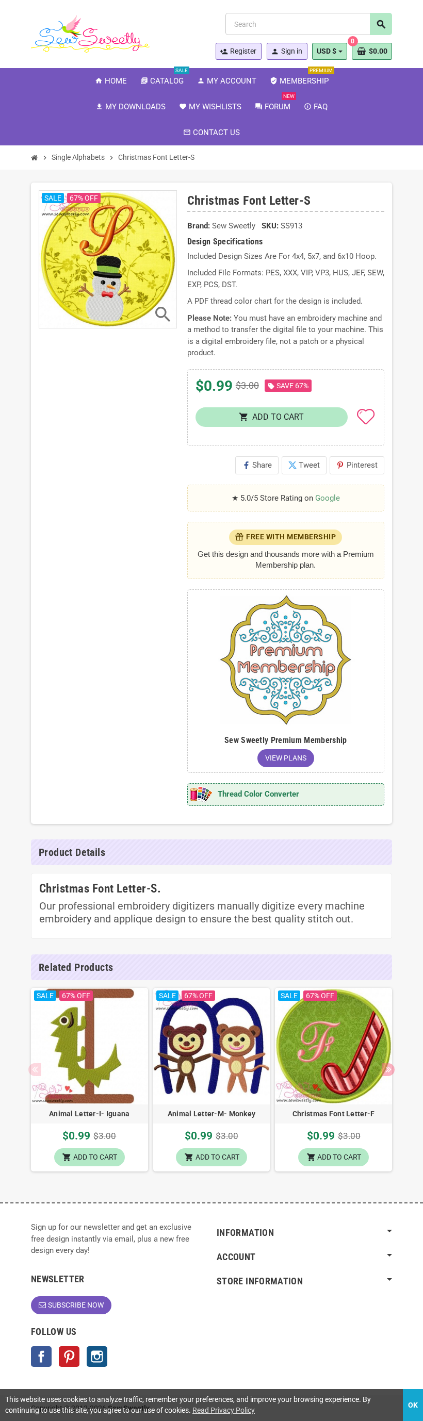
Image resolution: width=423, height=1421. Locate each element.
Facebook (41, 1356)
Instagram (97, 1356)
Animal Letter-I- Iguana (89, 1114)
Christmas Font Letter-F (333, 1114)
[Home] (34, 158)
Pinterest (357, 465)
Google (327, 498)
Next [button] (388, 1069)
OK (413, 1405)
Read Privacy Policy (223, 1410)
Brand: (198, 225)
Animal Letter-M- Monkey (211, 1114)
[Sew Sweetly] (90, 33)
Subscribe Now (76, 1305)
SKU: (270, 225)
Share (257, 465)
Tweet (304, 465)
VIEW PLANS (285, 758)
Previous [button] (34, 1069)
